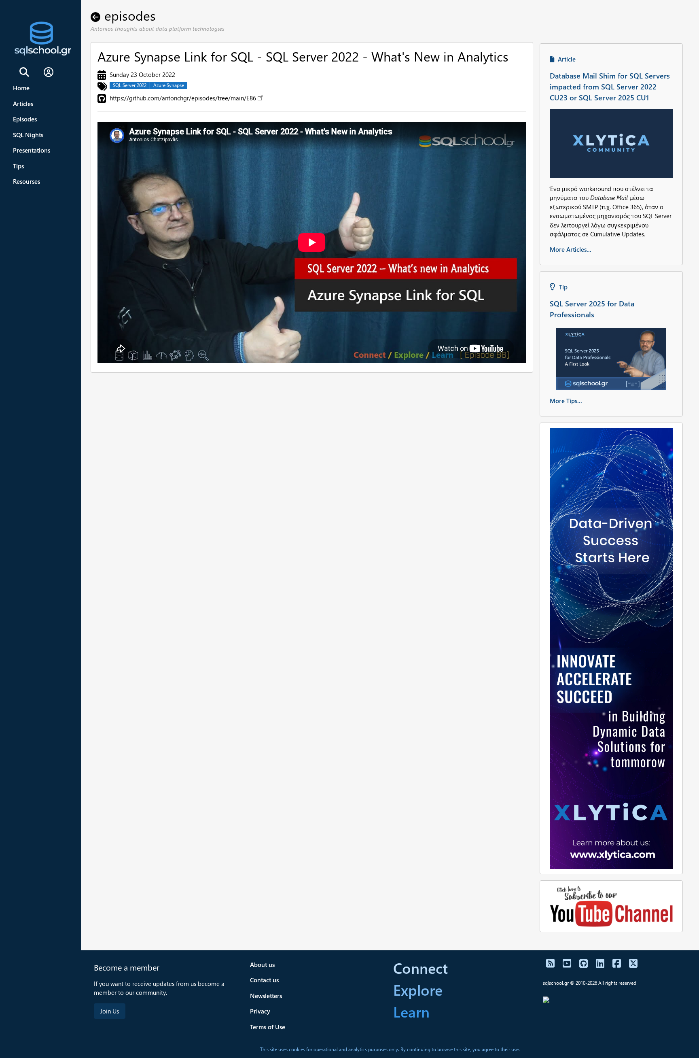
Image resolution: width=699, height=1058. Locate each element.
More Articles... (570, 249)
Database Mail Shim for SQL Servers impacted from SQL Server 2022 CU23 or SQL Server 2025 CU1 (610, 86)
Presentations (31, 150)
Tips (18, 166)
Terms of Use (267, 1027)
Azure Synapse (168, 85)
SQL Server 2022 (129, 85)
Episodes (25, 119)
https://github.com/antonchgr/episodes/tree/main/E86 (183, 98)
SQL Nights (28, 135)
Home (21, 88)
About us (262, 964)
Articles (23, 104)
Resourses (26, 181)
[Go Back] (97, 15)
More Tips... (566, 401)
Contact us (264, 980)
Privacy (260, 1011)
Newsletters (266, 996)
